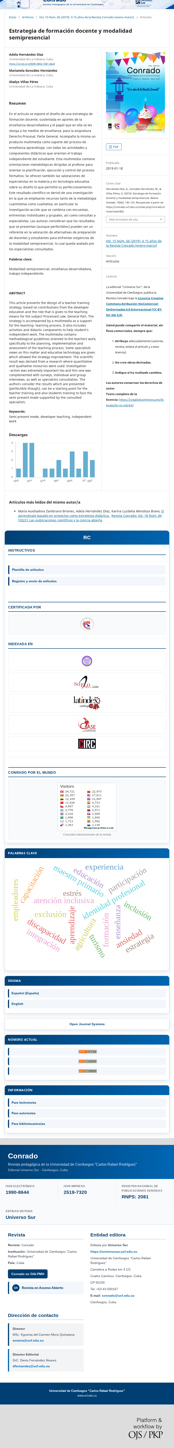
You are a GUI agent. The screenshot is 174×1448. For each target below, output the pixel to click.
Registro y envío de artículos (34, 581)
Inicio (12, 17)
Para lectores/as (24, 1102)
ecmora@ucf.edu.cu (28, 1340)
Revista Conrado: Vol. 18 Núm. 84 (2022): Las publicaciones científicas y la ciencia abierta (90, 517)
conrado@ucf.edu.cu (118, 1295)
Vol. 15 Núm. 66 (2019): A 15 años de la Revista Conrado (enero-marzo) (86, 17)
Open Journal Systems (87, 1024)
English (17, 1004)
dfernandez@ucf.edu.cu (31, 1366)
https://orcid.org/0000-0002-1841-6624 (32, 63)
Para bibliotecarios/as (28, 1124)
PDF (115, 147)
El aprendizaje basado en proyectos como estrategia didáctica (91, 513)
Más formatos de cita (123, 219)
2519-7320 (75, 1192)
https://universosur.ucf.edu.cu (113, 1251)
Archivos (28, 17)
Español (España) (25, 993)
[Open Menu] (9, 4)
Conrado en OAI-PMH (27, 1274)
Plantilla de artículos (28, 569)
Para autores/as (24, 1113)
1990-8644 (17, 1192)
